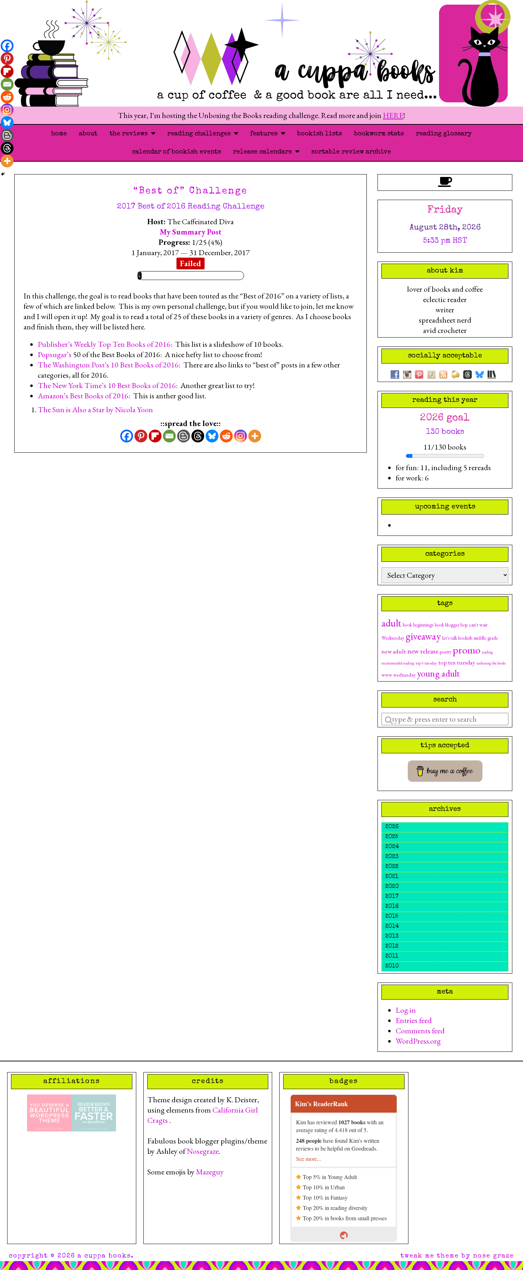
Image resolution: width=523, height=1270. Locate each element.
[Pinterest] (140, 436)
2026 (391, 827)
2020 (392, 887)
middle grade (486, 638)
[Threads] (197, 436)
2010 (392, 966)
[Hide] (3, 174)
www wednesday (398, 674)
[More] (254, 436)
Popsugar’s (55, 354)
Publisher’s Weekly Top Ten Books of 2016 (104, 344)
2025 (391, 837)
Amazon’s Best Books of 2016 (83, 396)
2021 (391, 877)
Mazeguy (210, 1172)
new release (422, 651)
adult (391, 623)
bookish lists (319, 134)
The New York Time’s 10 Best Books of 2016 (107, 385)
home (59, 134)
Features (265, 134)
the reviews (130, 134)
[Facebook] (126, 436)
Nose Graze (493, 1256)
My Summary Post (191, 232)
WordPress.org (418, 1041)
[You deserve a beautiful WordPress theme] (49, 1112)
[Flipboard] (155, 436)
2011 (391, 956)
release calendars (264, 152)
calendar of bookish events (176, 152)
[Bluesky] (212, 436)
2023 (391, 857)
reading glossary (444, 134)
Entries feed (414, 1020)
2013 (391, 937)
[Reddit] (226, 436)
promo (466, 650)
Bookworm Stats (379, 134)
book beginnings (418, 624)
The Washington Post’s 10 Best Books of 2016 (108, 365)
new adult (393, 651)
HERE (393, 115)
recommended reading (397, 663)
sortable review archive (351, 152)
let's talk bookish (457, 638)
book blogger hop (451, 624)
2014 (392, 927)
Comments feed (420, 1031)
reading (487, 652)
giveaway (423, 636)
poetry (445, 652)
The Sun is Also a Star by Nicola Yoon (95, 409)
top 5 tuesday (426, 663)
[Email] (169, 436)
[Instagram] (240, 436)
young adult (438, 673)
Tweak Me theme (430, 1256)
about (88, 134)
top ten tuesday (456, 662)
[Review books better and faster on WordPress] (94, 1112)
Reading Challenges (200, 134)
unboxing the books (491, 663)
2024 (392, 847)
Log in (406, 1010)
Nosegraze (203, 1151)
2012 (391, 946)
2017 (391, 897)
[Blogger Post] (183, 436)
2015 (391, 917)
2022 (391, 867)
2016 (391, 907)
